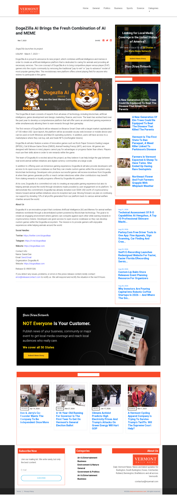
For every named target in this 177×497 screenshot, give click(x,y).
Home (86, 8)
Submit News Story (138, 58)
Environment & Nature (88, 464)
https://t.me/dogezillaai (35, 240)
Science (140, 8)
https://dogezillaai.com (34, 246)
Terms (19, 491)
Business (118, 8)
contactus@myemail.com (146, 481)
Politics (107, 8)
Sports (130, 8)
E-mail (23, 470)
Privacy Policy (29, 491)
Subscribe (41, 478)
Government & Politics (88, 471)
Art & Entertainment (87, 457)
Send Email (26, 257)
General (96, 8)
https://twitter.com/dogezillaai (37, 235)
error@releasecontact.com (28, 277)
